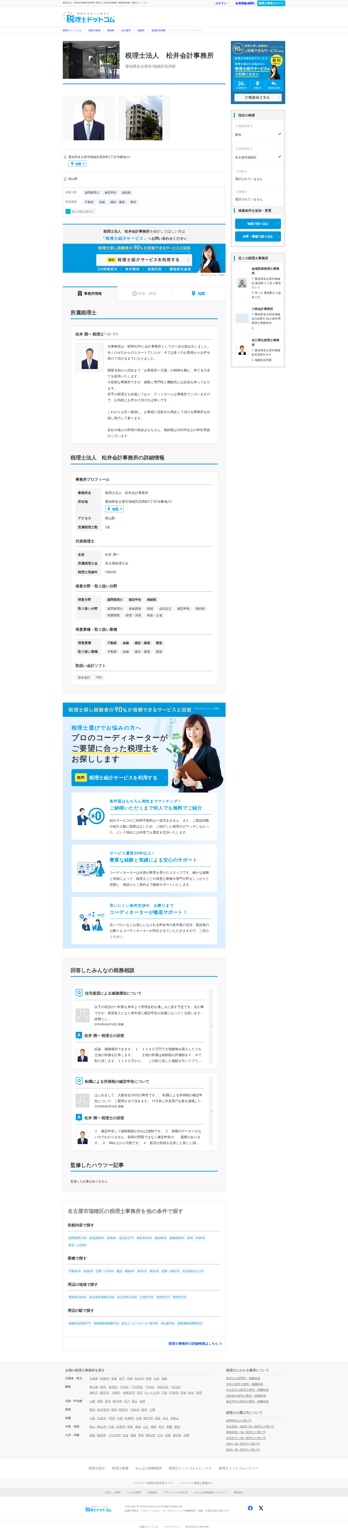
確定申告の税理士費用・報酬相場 (247, 1401)
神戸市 (148, 1418)
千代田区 (137, 1387)
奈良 (165, 1418)
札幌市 (104, 1378)
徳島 (153, 1426)
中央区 (150, 1387)
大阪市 (102, 1418)
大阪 (92, 1418)
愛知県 (110, 30)
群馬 (199, 1392)
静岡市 (123, 1409)
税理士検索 (94, 30)
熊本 (141, 1435)
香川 (161, 1426)
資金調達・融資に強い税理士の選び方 (250, 1426)
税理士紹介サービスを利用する (117, 777)
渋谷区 (124, 1387)
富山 (135, 1401)
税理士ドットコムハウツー (239, 1468)
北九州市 (114, 1435)
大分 (160, 1435)
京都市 (129, 1418)
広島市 (120, 1426)
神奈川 (93, 1392)
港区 (103, 1387)
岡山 (92, 1426)
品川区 (175, 1387)
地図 (78, 164)
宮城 (130, 1378)
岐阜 (144, 1409)
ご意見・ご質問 (112, 1492)
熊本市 (150, 1435)
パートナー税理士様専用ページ (153, 1483)
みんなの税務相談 (148, 1468)
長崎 (133, 1435)
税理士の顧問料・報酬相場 (243, 1378)
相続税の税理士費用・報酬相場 (246, 1395)
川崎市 (116, 1392)
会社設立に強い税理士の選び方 (246, 1438)
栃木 (191, 1392)
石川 (127, 1401)
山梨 (92, 1401)
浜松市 (135, 1409)
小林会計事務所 (262, 309)
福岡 (92, 1435)
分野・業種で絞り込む (258, 236)
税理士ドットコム (72, 30)
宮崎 (168, 1435)
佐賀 (125, 1435)
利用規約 (152, 1492)
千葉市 (174, 1392)
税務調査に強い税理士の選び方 (246, 1432)
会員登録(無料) (245, 3)
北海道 (93, 1378)
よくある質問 (134, 1492)
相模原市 (128, 1392)
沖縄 (186, 1435)
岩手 (122, 1378)
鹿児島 (177, 1435)
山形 (156, 1378)
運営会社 (238, 1492)
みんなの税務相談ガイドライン (210, 1492)
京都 (120, 1418)
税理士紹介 (97, 1468)
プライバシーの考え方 (175, 1492)
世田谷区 (163, 1387)
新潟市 (117, 1401)
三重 (152, 1409)
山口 (146, 1426)
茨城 (183, 1392)
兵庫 (139, 1418)
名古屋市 (126, 30)
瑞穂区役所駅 (159, 30)
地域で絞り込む (258, 223)
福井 (142, 1401)
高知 (177, 1426)
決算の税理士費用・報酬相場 (244, 1384)
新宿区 (113, 1387)
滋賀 (158, 1418)
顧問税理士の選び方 (239, 1420)
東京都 (93, 1387)
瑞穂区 (141, 30)
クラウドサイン (172, 1526)
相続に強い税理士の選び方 (243, 1443)
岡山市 (102, 1426)
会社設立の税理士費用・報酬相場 (247, 1390)
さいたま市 (152, 1392)
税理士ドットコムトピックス (190, 1468)
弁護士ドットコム (148, 1526)
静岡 (114, 1409)
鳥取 (130, 1426)
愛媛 (169, 1426)
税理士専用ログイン (271, 3)
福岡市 (102, 1435)
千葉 (164, 1392)
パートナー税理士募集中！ (197, 1483)
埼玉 (140, 1392)
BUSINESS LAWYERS (197, 1526)
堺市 (112, 1418)
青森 (114, 1378)
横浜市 (104, 1392)
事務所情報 (93, 293)
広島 (111, 1426)
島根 (138, 1426)
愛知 (92, 1409)
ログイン (221, 3)
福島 (164, 1378)
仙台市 (139, 1378)
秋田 (149, 1378)
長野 (100, 1401)
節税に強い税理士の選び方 (243, 1449)
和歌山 (174, 1418)
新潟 (108, 1401)
